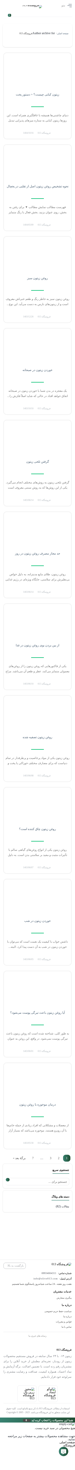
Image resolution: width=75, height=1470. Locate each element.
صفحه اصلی (62, 33)
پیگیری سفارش (64, 1298)
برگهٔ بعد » (19, 1158)
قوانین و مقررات (64, 1321)
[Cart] (11, 12)
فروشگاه (69, 1445)
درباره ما (67, 1316)
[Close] (1, 1420)
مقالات (65, 1206)
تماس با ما (67, 1327)
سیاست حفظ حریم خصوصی (58, 1311)
